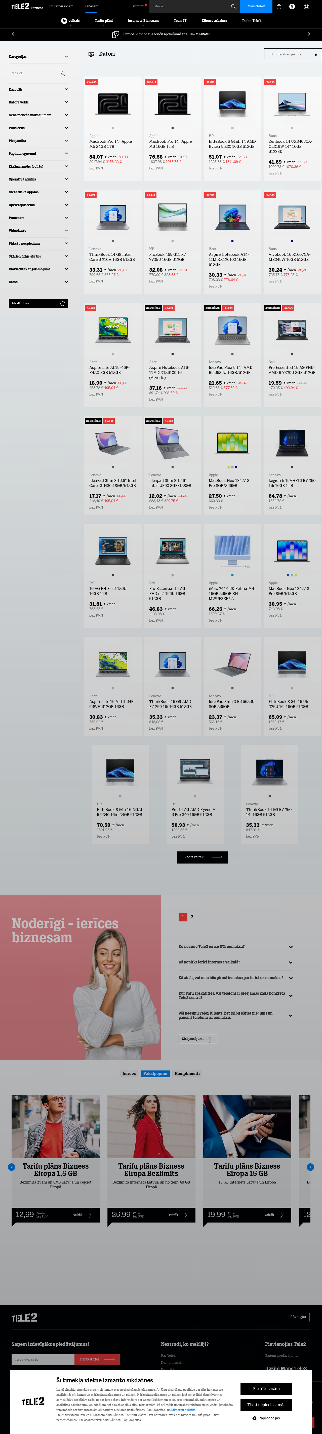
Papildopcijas (269, 1418)
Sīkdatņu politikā (183, 1410)
